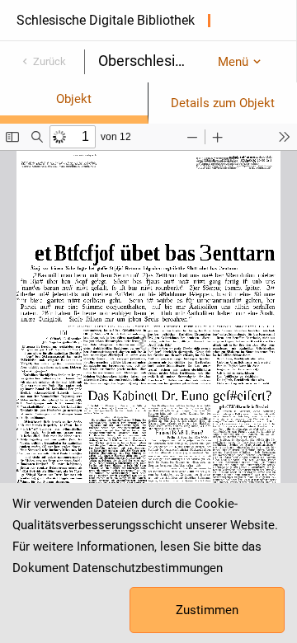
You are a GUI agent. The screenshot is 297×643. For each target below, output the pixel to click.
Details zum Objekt (223, 103)
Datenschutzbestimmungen (148, 568)
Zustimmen (207, 610)
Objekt (74, 99)
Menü (233, 61)
